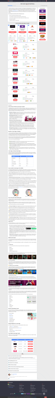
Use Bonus (30, 341)
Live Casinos (20, 387)
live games (19, 277)
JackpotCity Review (12, 33)
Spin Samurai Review (20, 346)
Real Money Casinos (21, 385)
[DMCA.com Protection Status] (10, 384)
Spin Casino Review (15, 58)
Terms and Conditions (44, 391)
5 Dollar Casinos (21, 390)
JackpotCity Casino (32, 385)
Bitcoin (14, 330)
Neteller (13, 326)
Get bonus (42, 14)
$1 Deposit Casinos (21, 388)
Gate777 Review (15, 75)
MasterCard (19, 327)
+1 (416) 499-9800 (11, 387)
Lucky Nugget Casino (32, 390)
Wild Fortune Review (15, 84)
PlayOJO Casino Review (22, 33)
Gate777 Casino (32, 387)
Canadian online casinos (15, 10)
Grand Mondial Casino (33, 388)
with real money (20, 187)
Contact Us (43, 385)
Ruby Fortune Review (15, 49)
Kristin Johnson (15, 374)
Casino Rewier (9, 2)
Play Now (15, 48)
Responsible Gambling (44, 390)
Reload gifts (10, 314)
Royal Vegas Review (32, 33)
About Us (43, 387)
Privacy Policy (43, 388)
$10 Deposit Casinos (21, 391)
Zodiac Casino (32, 391)
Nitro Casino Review (15, 101)
